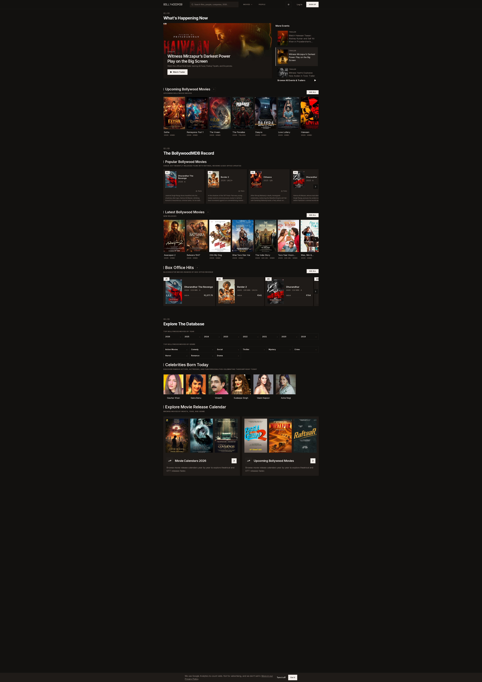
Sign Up (312, 4)
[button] (217, 50)
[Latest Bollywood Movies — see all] (208, 212)
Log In (299, 4)
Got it (292, 677)
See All (312, 92)
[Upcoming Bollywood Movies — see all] (214, 89)
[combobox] (215, 4)
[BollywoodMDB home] (172, 4)
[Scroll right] (315, 116)
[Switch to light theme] (288, 4)
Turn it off (281, 677)
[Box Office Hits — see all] (197, 268)
